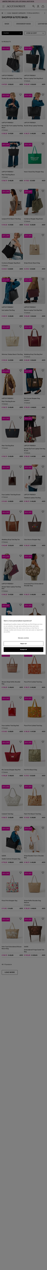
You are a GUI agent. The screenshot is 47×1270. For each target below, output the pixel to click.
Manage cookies (23, 638)
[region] (23, 635)
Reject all (23, 643)
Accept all (23, 649)
